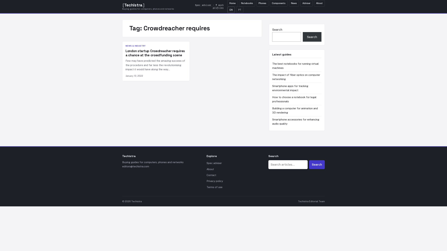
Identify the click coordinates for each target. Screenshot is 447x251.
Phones (262, 3)
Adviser (306, 3)
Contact (211, 175)
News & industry (136, 46)
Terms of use (214, 187)
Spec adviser (214, 163)
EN (231, 9)
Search (277, 29)
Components (278, 3)
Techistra (133, 5)
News (294, 3)
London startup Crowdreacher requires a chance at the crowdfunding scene (155, 53)
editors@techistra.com (135, 166)
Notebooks (247, 3)
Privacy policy (215, 181)
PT (239, 9)
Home (232, 3)
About (319, 3)
